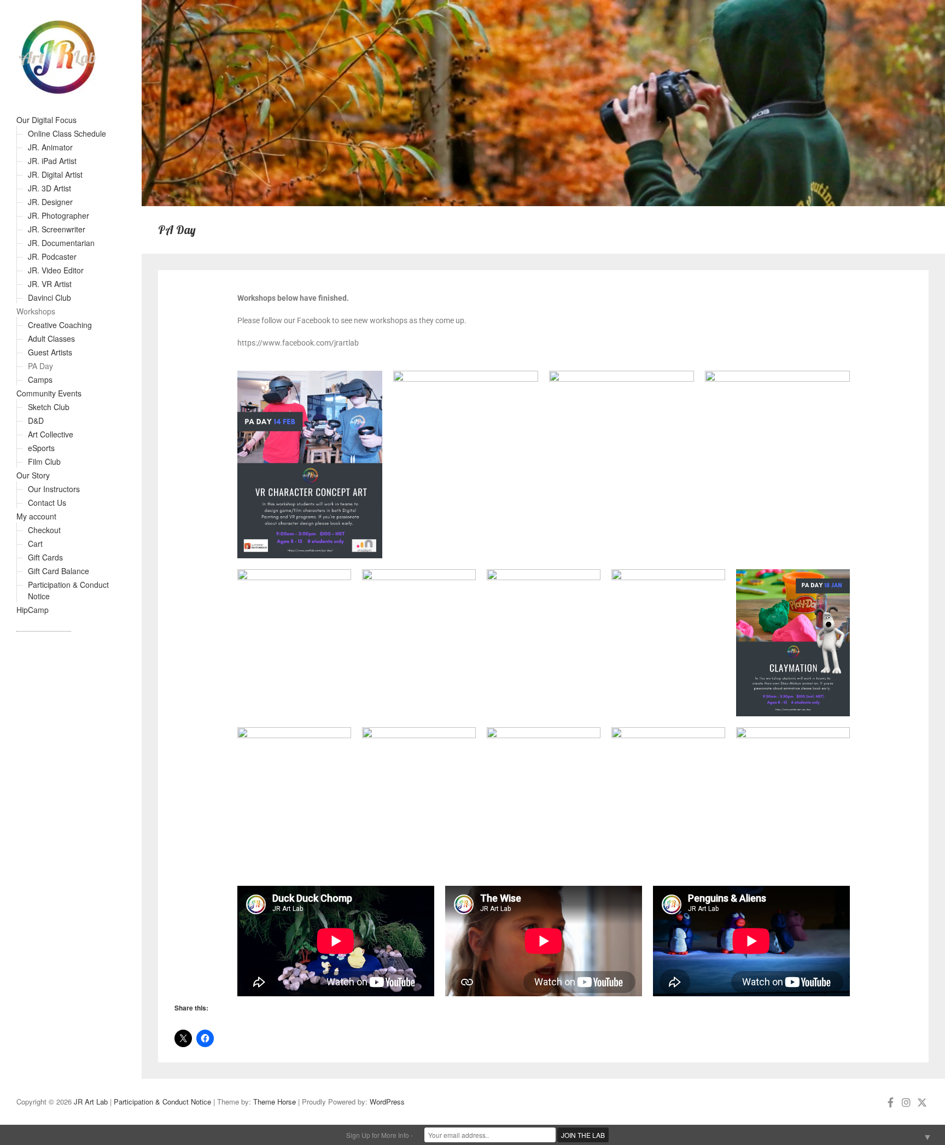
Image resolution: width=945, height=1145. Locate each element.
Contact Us (47, 502)
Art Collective (50, 434)
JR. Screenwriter (56, 229)
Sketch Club (48, 406)
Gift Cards (45, 557)
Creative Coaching (60, 324)
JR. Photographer (58, 215)
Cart (35, 543)
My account (36, 516)
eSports (41, 447)
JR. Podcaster (52, 256)
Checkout (44, 529)
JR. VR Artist (50, 283)
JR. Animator (50, 147)
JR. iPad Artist (52, 160)
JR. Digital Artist (55, 174)
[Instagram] (906, 1101)
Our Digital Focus (46, 119)
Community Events (48, 393)
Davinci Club (49, 297)
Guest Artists (50, 352)
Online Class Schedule (67, 133)
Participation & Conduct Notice (162, 1101)
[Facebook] (890, 1101)
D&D (36, 420)
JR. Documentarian (61, 242)
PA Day (40, 365)
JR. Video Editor (56, 270)
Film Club (44, 461)
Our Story (33, 475)
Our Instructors (54, 488)
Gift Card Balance (58, 570)
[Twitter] (922, 1101)
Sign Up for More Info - (379, 1135)
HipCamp (32, 609)
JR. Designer (50, 201)
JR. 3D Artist (49, 188)
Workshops (35, 311)
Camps (40, 379)
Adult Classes (51, 338)
